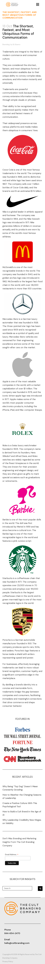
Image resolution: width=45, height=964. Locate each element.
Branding (6, 44)
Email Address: (11, 854)
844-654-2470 (12, 933)
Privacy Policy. (7, 961)
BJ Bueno (16, 44)
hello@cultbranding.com (17, 943)
